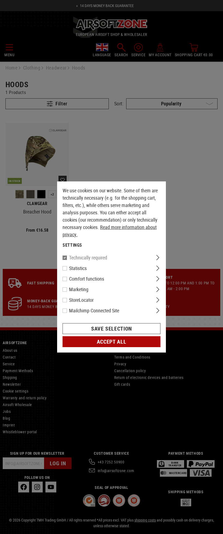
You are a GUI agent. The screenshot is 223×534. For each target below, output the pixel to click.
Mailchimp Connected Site (94, 310)
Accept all (111, 341)
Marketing (78, 289)
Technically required (88, 257)
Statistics (78, 268)
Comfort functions (86, 278)
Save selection (111, 328)
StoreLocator (81, 300)
